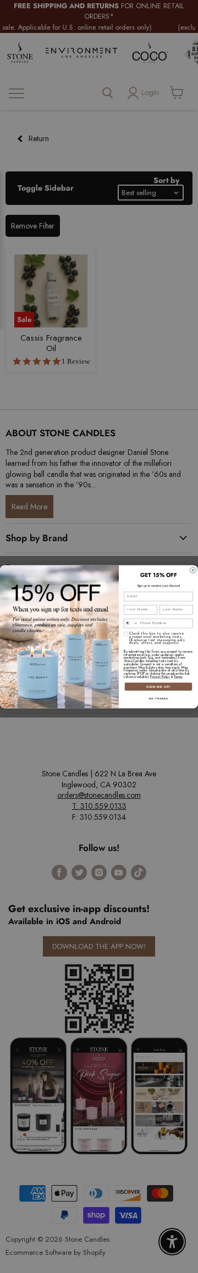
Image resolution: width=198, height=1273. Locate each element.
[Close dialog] (193, 570)
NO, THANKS (158, 698)
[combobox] (131, 623)
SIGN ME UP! (158, 686)
